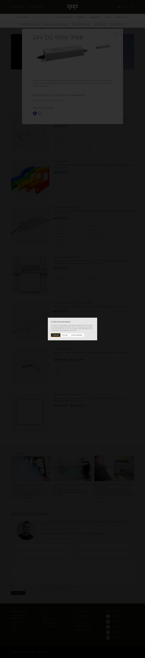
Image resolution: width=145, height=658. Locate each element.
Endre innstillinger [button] (76, 335)
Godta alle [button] (56, 335)
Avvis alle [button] (65, 335)
